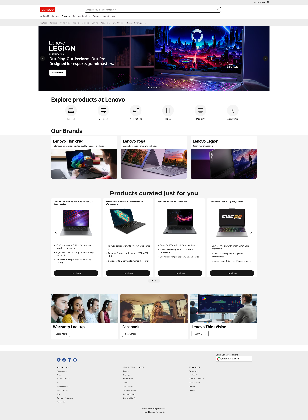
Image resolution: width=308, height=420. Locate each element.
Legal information (63, 386)
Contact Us (193, 375)
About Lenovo (62, 371)
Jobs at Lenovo (62, 390)
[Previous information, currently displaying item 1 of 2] (55, 232)
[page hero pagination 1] (151, 87)
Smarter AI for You (129, 398)
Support (192, 390)
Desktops (126, 375)
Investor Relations (63, 379)
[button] (218, 10)
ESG (58, 382)
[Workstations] (71, 23)
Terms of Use (161, 412)
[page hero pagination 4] (159, 87)
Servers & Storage (129, 390)
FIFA (58, 394)
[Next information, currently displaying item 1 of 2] (252, 232)
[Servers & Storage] (142, 23)
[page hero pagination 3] (156, 87)
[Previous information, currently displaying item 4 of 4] (42, 58)
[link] (268, 3)
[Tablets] (80, 23)
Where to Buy (194, 371)
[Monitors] (90, 23)
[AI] (147, 23)
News (59, 375)
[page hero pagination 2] (154, 87)
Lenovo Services (129, 394)
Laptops (126, 371)
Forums (192, 386)
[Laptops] (47, 23)
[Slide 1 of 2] (152, 280)
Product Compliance (196, 379)
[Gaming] (99, 23)
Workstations (128, 379)
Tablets (125, 382)
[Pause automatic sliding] (148, 87)
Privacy (145, 412)
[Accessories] (111, 23)
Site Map (152, 412)
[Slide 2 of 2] (155, 280)
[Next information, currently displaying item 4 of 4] (265, 58)
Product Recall (194, 382)
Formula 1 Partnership (65, 398)
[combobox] (150, 9)
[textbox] (234, 359)
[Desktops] (58, 23)
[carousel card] (84, 316)
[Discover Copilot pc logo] (154, 58)
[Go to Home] (47, 9)
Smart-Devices (128, 386)
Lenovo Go (61, 402)
